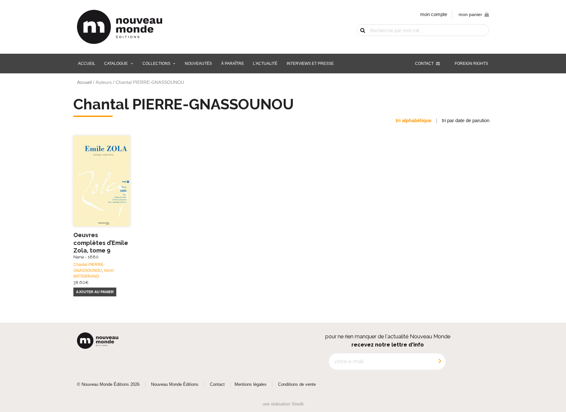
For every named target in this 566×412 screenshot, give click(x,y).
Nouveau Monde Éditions (174, 384)
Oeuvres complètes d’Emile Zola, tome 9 (100, 245)
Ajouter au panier (95, 292)
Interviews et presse (310, 63)
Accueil (86, 63)
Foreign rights (471, 63)
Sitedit (298, 404)
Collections (156, 63)
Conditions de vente (297, 384)
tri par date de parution (465, 120)
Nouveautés (198, 63)
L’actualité (265, 63)
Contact (424, 63)
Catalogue (116, 63)
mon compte (433, 14)
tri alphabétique (413, 120)
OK (359, 41)
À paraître (232, 63)
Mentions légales (251, 384)
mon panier (470, 14)
